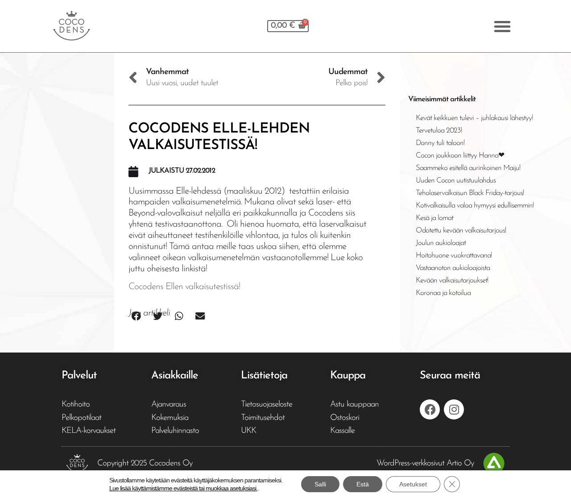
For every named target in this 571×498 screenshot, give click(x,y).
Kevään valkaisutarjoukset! (452, 280)
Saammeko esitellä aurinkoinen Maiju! (468, 168)
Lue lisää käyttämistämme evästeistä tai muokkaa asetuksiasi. (183, 488)
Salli (320, 484)
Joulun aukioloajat (441, 243)
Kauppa (347, 375)
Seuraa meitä (450, 375)
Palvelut (79, 375)
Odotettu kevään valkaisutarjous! (461, 230)
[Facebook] (430, 409)
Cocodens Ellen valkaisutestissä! (184, 286)
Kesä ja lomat (434, 218)
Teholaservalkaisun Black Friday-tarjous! (470, 193)
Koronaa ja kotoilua (443, 293)
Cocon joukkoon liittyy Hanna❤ (460, 155)
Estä (362, 484)
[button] (502, 26)
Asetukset (413, 484)
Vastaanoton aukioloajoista (453, 268)
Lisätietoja (264, 375)
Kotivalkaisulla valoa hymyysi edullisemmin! (475, 205)
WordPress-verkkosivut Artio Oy (425, 463)
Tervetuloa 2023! (439, 130)
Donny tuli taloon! (440, 143)
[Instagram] (454, 409)
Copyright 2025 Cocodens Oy (144, 463)
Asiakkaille (174, 375)
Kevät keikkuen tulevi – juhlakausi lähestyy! (474, 118)
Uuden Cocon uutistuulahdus (456, 180)
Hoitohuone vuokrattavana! (454, 255)
